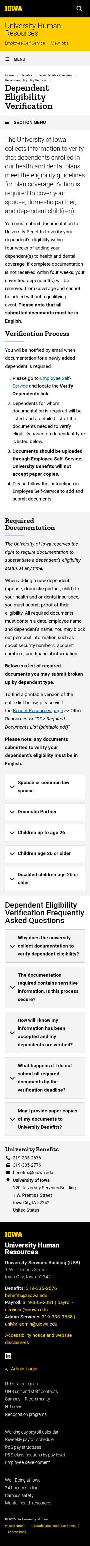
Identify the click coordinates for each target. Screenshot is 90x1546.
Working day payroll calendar (31, 1432)
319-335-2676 (27, 1157)
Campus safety (19, 1495)
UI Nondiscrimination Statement (53, 1526)
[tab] (45, 786)
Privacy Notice (15, 1526)
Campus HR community (27, 1398)
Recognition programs (26, 1414)
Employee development (27, 1462)
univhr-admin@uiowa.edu (31, 1324)
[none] (45, 786)
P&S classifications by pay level (35, 1454)
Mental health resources (28, 1502)
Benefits (26, 75)
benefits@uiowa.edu (33, 1172)
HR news (13, 1406)
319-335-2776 (27, 1165)
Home (9, 75)
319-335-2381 (38, 1302)
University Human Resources (33, 29)
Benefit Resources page (38, 710)
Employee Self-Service (25, 43)
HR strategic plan (21, 1383)
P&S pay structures (23, 1447)
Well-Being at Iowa (22, 1480)
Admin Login (24, 1369)
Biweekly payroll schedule (29, 1439)
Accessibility (17, 1532)
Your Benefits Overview (56, 75)
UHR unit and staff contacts (31, 1391)
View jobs (59, 43)
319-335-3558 (57, 1317)
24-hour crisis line (21, 1487)
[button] (79, 8)
